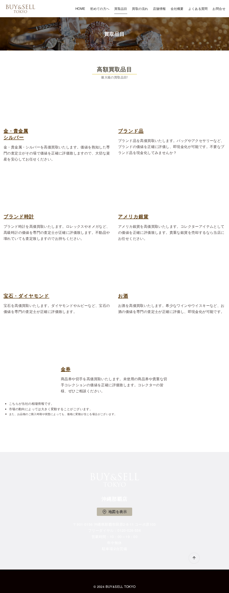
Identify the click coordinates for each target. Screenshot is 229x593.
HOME (80, 8)
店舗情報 (159, 8)
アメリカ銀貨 (133, 216)
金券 (66, 369)
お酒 (123, 295)
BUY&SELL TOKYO (121, 586)
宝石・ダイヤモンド (26, 295)
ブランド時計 (19, 216)
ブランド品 (131, 130)
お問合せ (218, 8)
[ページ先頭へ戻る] (194, 558)
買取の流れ (140, 8)
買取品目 (120, 8)
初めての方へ (99, 8)
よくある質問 (198, 8)
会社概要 (177, 8)
